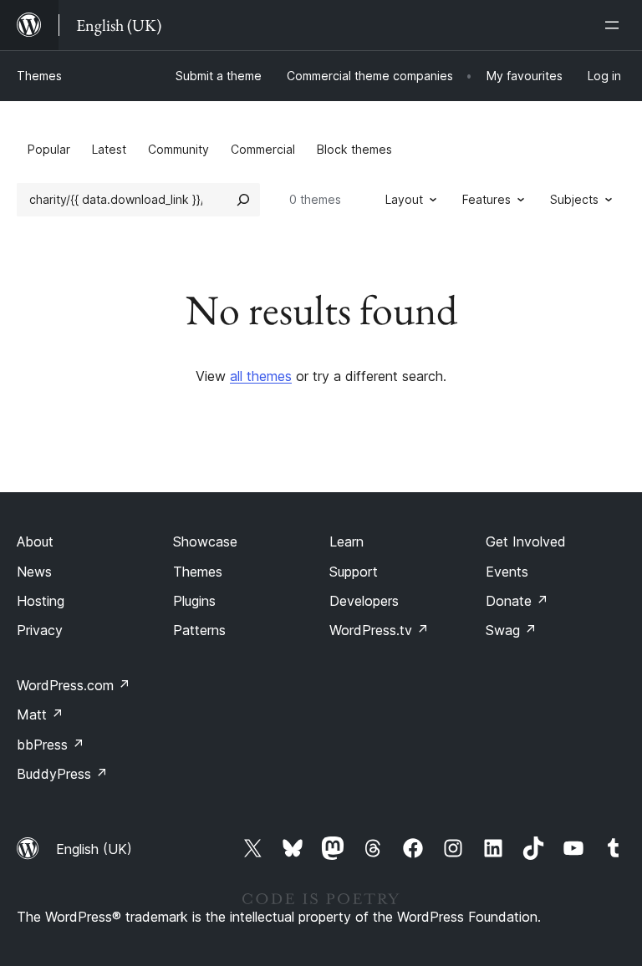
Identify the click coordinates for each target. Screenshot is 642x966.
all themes (261, 376)
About (35, 541)
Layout (404, 199)
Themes (39, 76)
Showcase (205, 541)
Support (353, 571)
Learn (346, 541)
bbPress (50, 744)
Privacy (40, 630)
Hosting (40, 600)
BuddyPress (62, 773)
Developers (364, 600)
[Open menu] (615, 25)
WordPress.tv (379, 630)
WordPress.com (73, 685)
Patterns (199, 630)
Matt (40, 714)
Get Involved (526, 541)
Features (486, 199)
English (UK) (94, 849)
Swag (511, 630)
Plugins (194, 600)
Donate (517, 600)
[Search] (243, 199)
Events (507, 571)
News (34, 571)
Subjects (574, 199)
